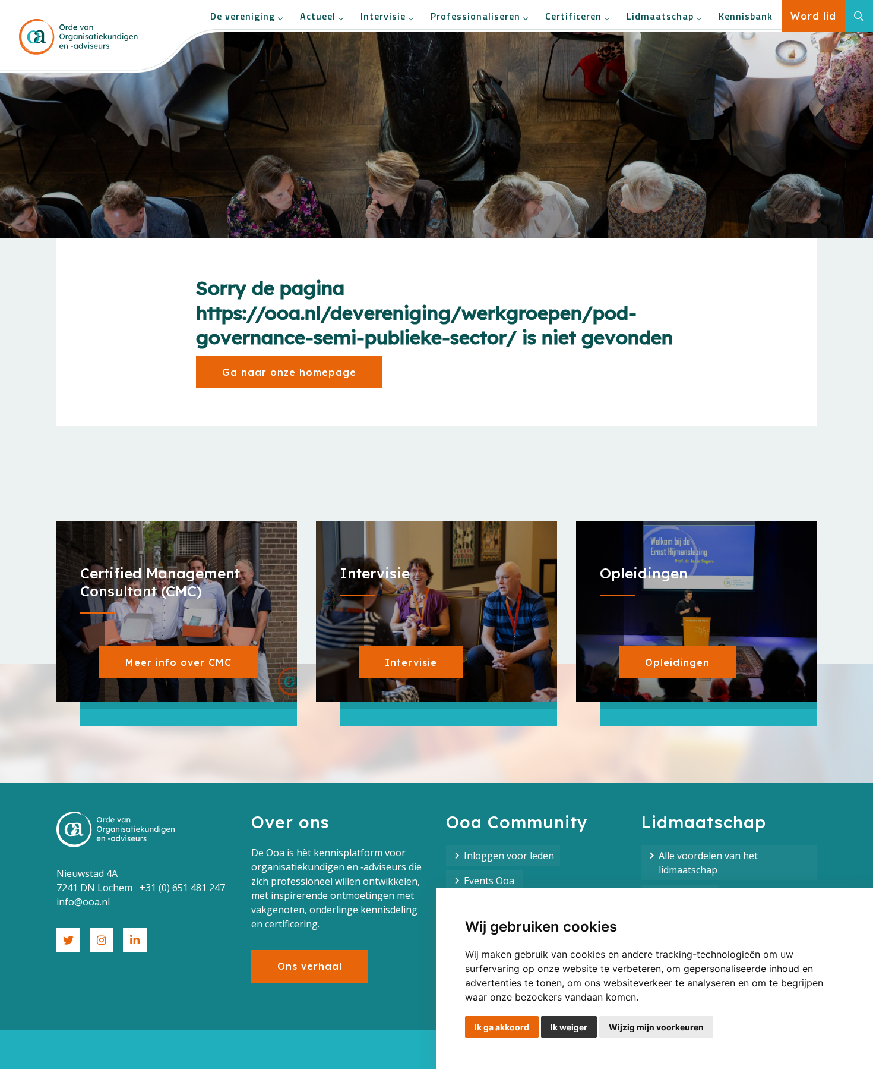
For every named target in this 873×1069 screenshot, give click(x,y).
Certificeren (573, 16)
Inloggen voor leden (509, 855)
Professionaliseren (475, 16)
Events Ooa (490, 880)
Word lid (813, 16)
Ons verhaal (309, 966)
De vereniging (242, 16)
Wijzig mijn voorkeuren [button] (656, 1027)
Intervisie (383, 16)
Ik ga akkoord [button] (502, 1027)
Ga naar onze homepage (289, 372)
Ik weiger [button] (569, 1027)
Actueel (318, 16)
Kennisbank (746, 16)
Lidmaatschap (660, 16)
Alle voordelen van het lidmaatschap (708, 862)
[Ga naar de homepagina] (78, 37)
